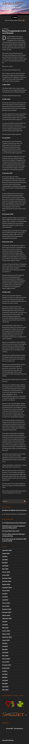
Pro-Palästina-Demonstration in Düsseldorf (14, 523)
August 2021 (5, 668)
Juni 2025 (5, 559)
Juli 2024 (4, 593)
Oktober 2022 (6, 634)
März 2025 (5, 569)
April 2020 (5, 686)
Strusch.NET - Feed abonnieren (14, 728)
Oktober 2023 (6, 615)
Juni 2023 (5, 624)
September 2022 (7, 637)
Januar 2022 (5, 662)
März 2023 (5, 628)
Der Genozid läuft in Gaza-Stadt (10, 531)
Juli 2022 (4, 643)
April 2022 (5, 652)
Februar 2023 (6, 631)
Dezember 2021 (6, 665)
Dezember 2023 (6, 609)
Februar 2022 (6, 659)
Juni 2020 (5, 680)
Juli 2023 (4, 621)
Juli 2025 (4, 556)
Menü (15, 17)
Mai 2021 (4, 677)
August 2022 (6, 640)
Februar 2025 (6, 572)
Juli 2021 (4, 671)
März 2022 (5, 655)
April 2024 (5, 600)
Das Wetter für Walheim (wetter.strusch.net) (14, 510)
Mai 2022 (5, 649)
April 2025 (5, 566)
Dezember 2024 (6, 578)
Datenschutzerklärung (7, 740)
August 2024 (6, 590)
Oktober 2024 (6, 584)
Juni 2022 (5, 646)
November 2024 (6, 581)
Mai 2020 (5, 683)
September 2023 (7, 618)
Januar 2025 (5, 575)
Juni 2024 (5, 597)
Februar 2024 (6, 603)
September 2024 (7, 587)
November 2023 (6, 612)
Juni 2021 (5, 674)
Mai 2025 (5, 562)
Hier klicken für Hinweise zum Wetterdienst (14, 514)
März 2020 (5, 690)
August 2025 (6, 553)
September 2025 (7, 550)
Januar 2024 (5, 606)
